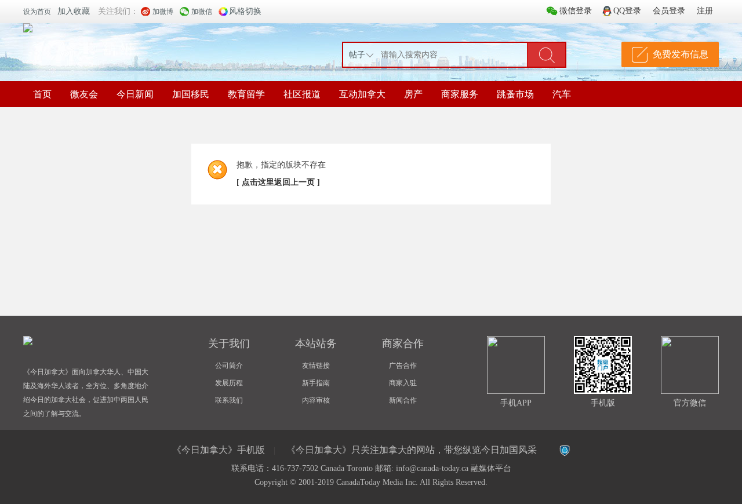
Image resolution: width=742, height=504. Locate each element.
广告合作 (403, 365)
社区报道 (302, 94)
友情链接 (316, 365)
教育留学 (246, 94)
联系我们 (229, 400)
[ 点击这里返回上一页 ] (278, 182)
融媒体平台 (491, 468)
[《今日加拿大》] (27, 27)
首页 (42, 94)
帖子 (357, 54)
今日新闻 (135, 94)
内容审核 (316, 400)
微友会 (84, 94)
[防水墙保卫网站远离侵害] (564, 450)
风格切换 (245, 11)
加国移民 (190, 94)
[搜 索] (547, 54)
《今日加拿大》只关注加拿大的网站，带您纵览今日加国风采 (411, 450)
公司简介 (229, 365)
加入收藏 (73, 11)
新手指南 (316, 383)
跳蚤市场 (515, 94)
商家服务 (459, 94)
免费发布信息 (680, 54)
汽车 (561, 94)
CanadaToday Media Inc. (377, 482)
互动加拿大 (362, 94)
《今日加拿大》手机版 (218, 450)
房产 (413, 94)
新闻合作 (403, 400)
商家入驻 (403, 383)
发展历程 (229, 383)
